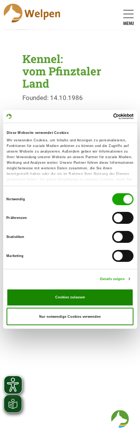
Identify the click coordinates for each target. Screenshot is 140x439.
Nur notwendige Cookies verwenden (70, 317)
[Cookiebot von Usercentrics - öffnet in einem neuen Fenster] (101, 116)
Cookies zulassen (70, 297)
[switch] (123, 218)
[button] (120, 419)
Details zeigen (112, 279)
